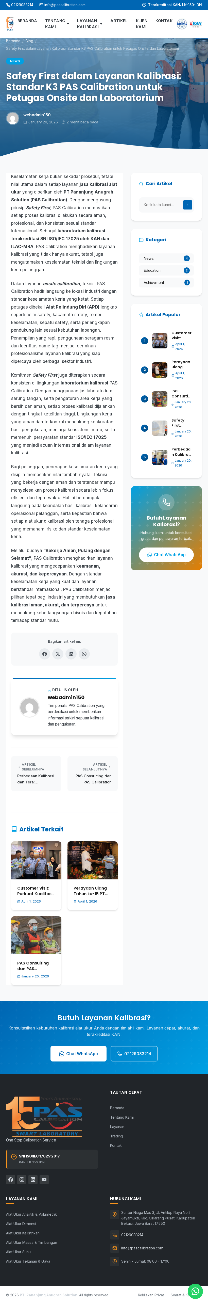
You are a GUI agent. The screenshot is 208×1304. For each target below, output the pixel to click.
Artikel (119, 20)
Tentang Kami (55, 23)
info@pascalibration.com (64, 5)
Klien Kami (142, 23)
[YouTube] (44, 1179)
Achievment (166, 282)
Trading (116, 1136)
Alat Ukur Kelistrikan (23, 1233)
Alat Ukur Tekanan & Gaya (28, 1261)
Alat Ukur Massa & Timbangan (31, 1242)
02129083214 (22, 5)
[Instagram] (21, 1179)
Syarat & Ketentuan (186, 1295)
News (15, 61)
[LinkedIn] (33, 1179)
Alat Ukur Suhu (18, 1252)
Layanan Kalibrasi (88, 23)
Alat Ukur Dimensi (21, 1223)
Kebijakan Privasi (151, 1295)
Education (166, 270)
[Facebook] (10, 1179)
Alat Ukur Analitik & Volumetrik (31, 1214)
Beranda (27, 20)
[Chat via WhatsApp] (195, 1291)
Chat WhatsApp (170, 554)
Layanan (117, 1126)
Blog (29, 41)
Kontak (163, 20)
